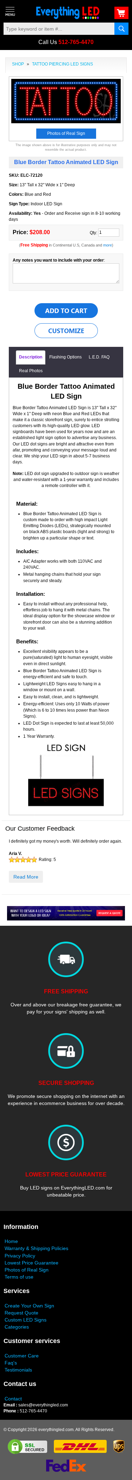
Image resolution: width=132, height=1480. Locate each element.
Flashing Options (65, 357)
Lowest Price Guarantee (31, 1263)
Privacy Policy (20, 1256)
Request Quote (21, 1313)
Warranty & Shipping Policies (36, 1248)
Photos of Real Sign (27, 1270)
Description (30, 357)
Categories (17, 1327)
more (107, 245)
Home (11, 1241)
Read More (25, 877)
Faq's (11, 1363)
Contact (13, 1398)
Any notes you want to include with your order (58, 260)
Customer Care (22, 1356)
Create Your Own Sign (29, 1306)
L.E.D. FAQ (99, 357)
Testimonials (18, 1370)
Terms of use (19, 1277)
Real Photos (31, 370)
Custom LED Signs (25, 1320)
